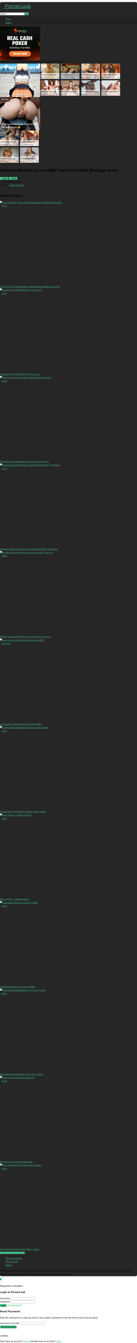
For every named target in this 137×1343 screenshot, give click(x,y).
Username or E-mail (9, 1323)
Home (8, 19)
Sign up (26, 1341)
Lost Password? (14, 1305)
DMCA (8, 1265)
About (4, 179)
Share (13, 179)
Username (5, 1298)
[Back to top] (1, 1279)
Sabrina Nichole (16, 185)
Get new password (8, 1327)
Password (4, 1302)
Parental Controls (13, 1258)
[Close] (1, 1282)
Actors (8, 23)
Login (3, 1305)
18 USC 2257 (11, 1262)
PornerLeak (17, 6)
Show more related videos (12, 1253)
